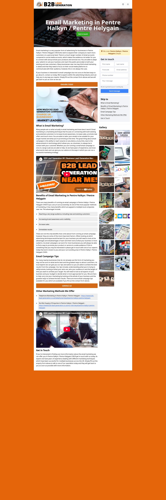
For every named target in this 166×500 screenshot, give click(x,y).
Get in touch (83, 34)
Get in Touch (105, 118)
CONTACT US (67, 286)
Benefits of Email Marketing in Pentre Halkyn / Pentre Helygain (114, 107)
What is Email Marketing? (110, 103)
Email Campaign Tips (108, 112)
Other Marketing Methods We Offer (114, 115)
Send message (114, 91)
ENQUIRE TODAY (67, 84)
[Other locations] (123, 4)
